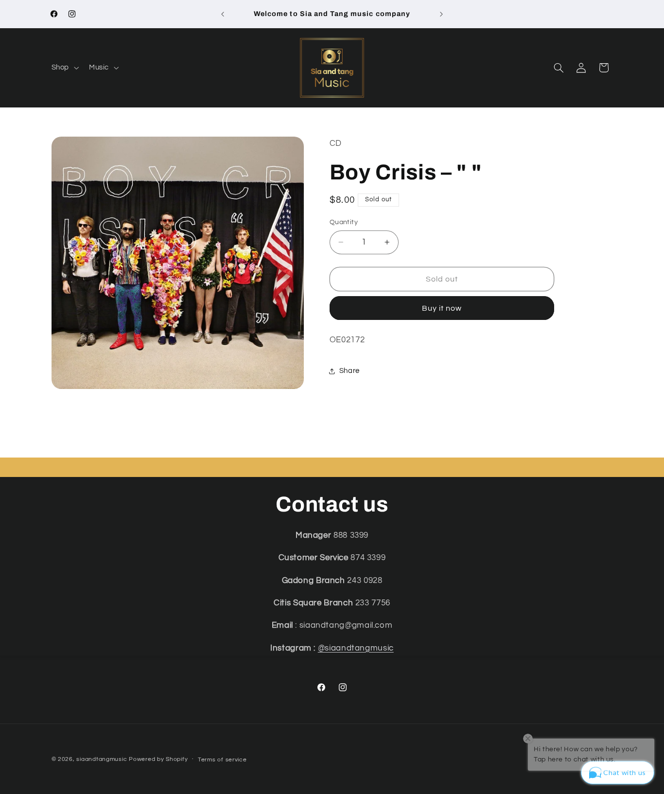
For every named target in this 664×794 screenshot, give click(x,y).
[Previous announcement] (222, 14)
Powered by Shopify (158, 759)
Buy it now (442, 308)
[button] (64, 67)
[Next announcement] (441, 14)
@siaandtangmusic (356, 648)
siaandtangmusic (101, 759)
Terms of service (222, 759)
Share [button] (349, 370)
